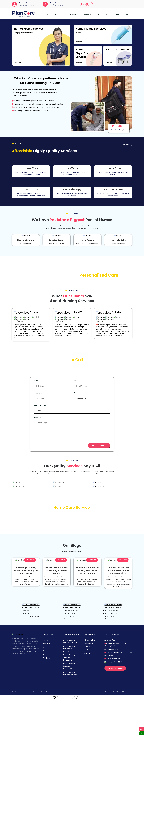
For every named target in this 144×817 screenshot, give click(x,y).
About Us (58, 14)
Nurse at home (109, 616)
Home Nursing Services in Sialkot (70, 673)
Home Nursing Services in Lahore (70, 641)
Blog (117, 14)
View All (126, 144)
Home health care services (72, 611)
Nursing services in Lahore (31, 616)
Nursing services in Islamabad (32, 619)
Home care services (111, 613)
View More (30, 560)
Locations (87, 14)
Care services (68, 619)
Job (44, 654)
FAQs (86, 650)
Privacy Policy (89, 640)
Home (45, 14)
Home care (26, 611)
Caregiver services (69, 616)
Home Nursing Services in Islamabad (69, 649)
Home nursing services (112, 611)
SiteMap (87, 653)
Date (75, 393)
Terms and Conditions (88, 644)
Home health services (70, 613)
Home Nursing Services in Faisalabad (69, 666)
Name (36, 380)
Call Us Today (116, 668)
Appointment (103, 14)
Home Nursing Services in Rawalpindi (69, 657)
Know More (17, 62)
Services (73, 14)
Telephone (38, 393)
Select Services (40, 405)
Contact (129, 14)
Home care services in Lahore (114, 619)
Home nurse (26, 613)
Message (37, 417)
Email (76, 380)
